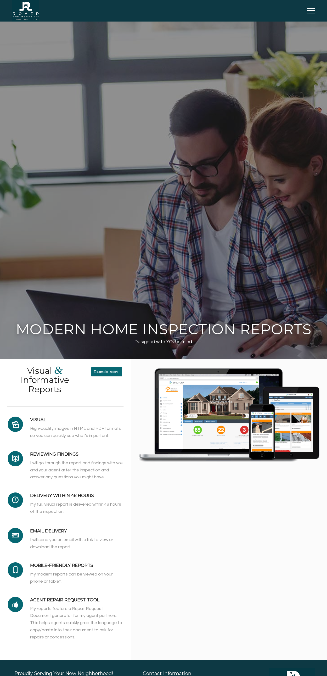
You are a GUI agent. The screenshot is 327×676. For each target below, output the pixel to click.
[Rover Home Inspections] (25, 11)
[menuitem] (309, 11)
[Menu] (309, 11)
